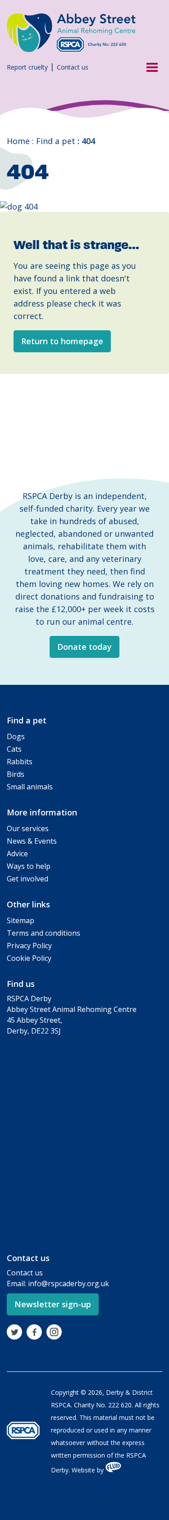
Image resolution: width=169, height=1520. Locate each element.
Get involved (27, 878)
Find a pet (55, 141)
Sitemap (20, 920)
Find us (21, 983)
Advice (17, 853)
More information (42, 812)
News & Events (32, 841)
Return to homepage (62, 341)
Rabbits (19, 761)
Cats (14, 749)
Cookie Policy (29, 958)
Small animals (30, 786)
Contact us (72, 67)
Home (18, 141)
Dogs (16, 736)
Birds (15, 774)
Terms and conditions (43, 933)
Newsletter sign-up (52, 1304)
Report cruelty (27, 67)
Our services (28, 828)
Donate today (84, 646)
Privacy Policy (29, 945)
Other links (28, 904)
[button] (149, 66)
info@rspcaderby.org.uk (68, 1283)
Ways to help (28, 866)
